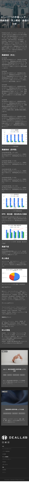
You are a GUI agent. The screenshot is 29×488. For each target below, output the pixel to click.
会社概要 (4, 454)
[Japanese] (5, 4)
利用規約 (4, 461)
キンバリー (23, 374)
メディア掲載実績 (6, 451)
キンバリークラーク (23, 413)
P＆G (5, 374)
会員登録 (4, 469)
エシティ (9, 374)
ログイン (4, 472)
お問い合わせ (5, 464)
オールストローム (7, 413)
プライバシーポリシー (6, 459)
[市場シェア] (14, 364)
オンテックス (16, 374)
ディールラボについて (6, 448)
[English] (2, 4)
